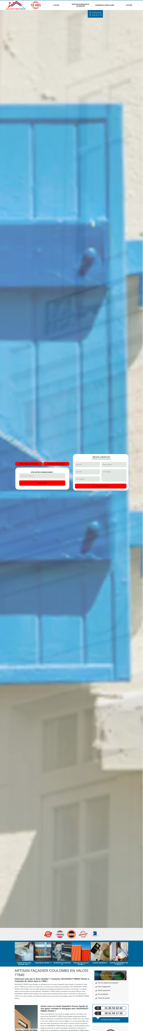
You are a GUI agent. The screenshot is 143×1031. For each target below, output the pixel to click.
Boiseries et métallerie (105, 5)
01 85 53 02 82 (96, 12)
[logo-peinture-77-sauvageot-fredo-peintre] (16, 5)
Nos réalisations (29, 464)
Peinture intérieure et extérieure (80, 5)
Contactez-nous (56, 464)
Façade (56, 5)
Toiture (129, 5)
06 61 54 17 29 (96, 15)
